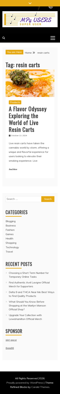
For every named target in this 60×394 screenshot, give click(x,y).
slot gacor (11, 340)
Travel (9, 251)
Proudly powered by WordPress (25, 382)
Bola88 (10, 348)
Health (9, 238)
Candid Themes (40, 387)
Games (10, 234)
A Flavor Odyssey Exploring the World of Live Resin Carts (28, 119)
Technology (12, 247)
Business (11, 225)
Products (15, 102)
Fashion (10, 229)
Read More (13, 169)
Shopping (11, 242)
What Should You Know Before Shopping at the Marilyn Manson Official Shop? (27, 305)
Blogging (11, 221)
